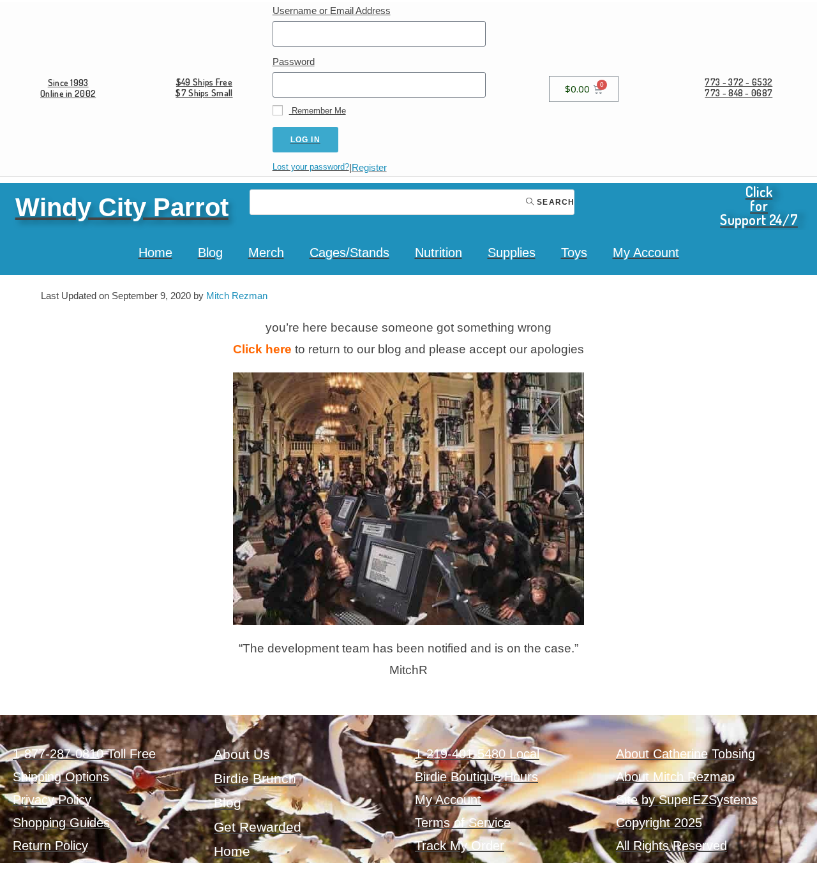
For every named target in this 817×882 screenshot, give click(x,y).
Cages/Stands (349, 253)
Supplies (512, 253)
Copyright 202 (655, 823)
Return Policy (50, 846)
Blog (210, 253)
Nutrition (438, 253)
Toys (574, 253)
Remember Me (317, 110)
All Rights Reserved (671, 846)
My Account (646, 253)
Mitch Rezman (236, 295)
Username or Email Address (332, 10)
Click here (262, 349)
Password (294, 61)
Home (155, 253)
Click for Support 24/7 (759, 205)
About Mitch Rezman (675, 777)
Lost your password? (311, 167)
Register (369, 167)
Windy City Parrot (122, 207)
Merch (266, 253)
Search (554, 202)
